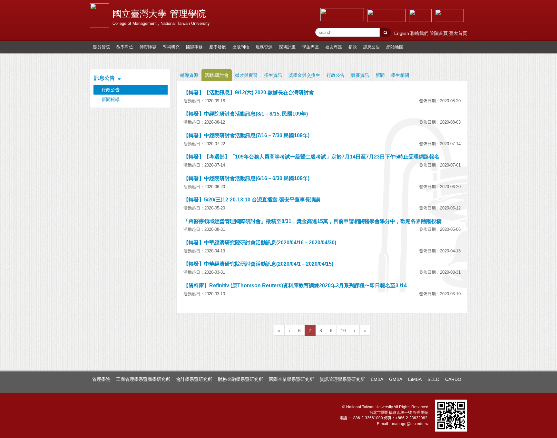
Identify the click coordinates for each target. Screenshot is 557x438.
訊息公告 (371, 47)
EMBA (377, 379)
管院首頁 (439, 33)
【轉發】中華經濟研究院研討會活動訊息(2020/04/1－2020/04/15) (258, 264)
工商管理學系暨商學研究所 (143, 379)
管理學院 (101, 379)
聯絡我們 (420, 33)
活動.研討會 (217, 75)
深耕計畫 (287, 47)
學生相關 (400, 75)
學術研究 (171, 47)
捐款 (352, 47)
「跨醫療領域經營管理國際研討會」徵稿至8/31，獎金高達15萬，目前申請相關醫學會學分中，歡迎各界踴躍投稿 (312, 221)
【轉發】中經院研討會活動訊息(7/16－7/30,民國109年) (246, 135)
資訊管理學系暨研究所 (342, 379)
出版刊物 (240, 47)
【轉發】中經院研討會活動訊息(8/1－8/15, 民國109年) (245, 114)
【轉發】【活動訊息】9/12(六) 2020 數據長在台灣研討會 (248, 92)
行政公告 (336, 75)
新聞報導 (111, 99)
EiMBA (415, 379)
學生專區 (310, 47)
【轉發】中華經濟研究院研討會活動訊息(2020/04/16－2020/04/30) (259, 242)
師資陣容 (148, 47)
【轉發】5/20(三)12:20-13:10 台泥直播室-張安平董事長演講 (251, 199)
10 (343, 330)
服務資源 (264, 47)
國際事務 (194, 47)
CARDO (453, 379)
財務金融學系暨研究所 (240, 379)
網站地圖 (394, 47)
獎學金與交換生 (304, 75)
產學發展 (217, 47)
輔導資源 (189, 75)
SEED (433, 379)
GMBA (395, 379)
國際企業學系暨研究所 (291, 379)
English (402, 33)
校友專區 (333, 47)
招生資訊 (273, 75)
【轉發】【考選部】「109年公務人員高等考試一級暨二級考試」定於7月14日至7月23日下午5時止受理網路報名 (311, 156)
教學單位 (124, 47)
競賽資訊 (360, 75)
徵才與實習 (246, 75)
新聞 (380, 75)
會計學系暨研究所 (194, 379)
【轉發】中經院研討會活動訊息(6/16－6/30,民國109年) (246, 178)
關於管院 (101, 47)
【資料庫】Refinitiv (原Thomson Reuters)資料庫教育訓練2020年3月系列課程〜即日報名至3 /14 (295, 285)
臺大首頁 (458, 33)
